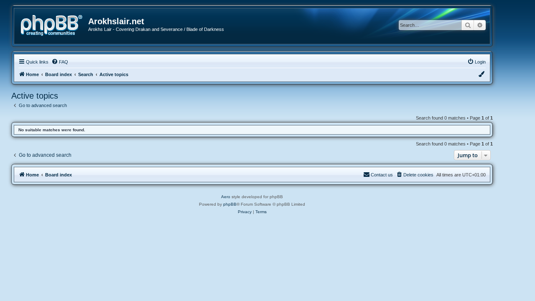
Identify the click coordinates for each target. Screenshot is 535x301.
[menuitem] (59, 62)
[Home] (54, 24)
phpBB (230, 204)
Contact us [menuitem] (382, 174)
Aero (225, 196)
